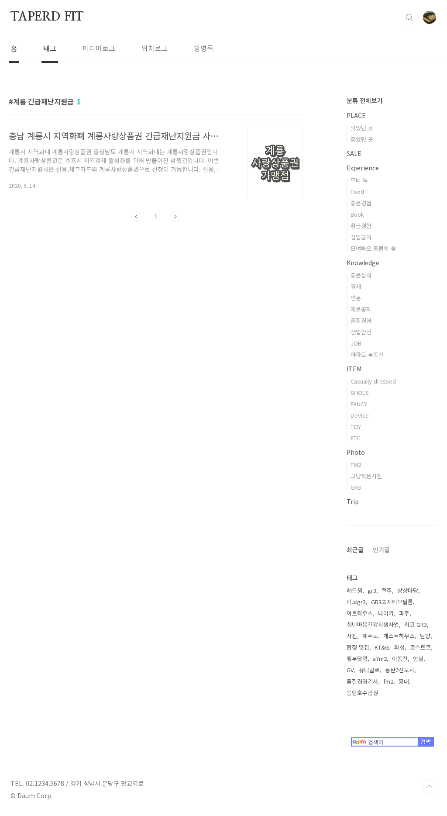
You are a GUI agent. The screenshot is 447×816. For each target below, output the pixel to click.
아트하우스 (360, 613)
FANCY (359, 404)
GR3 (356, 487)
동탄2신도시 (399, 670)
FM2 (356, 464)
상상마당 (407, 590)
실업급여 (361, 237)
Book (357, 214)
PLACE (356, 115)
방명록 (203, 48)
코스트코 (420, 647)
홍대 (404, 681)
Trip (353, 501)
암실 (418, 658)
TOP (430, 787)
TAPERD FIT (46, 17)
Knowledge (363, 262)
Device (360, 415)
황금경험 (361, 225)
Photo (356, 452)
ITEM (354, 368)
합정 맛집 (358, 647)
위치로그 (154, 48)
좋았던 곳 (362, 139)
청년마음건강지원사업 (373, 624)
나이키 (386, 613)
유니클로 (369, 670)
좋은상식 (361, 275)
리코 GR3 (415, 624)
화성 (399, 647)
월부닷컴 (357, 658)
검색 (409, 17)
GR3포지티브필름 (392, 602)
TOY (356, 426)
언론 (356, 298)
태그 (49, 48)
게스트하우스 (399, 636)
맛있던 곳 (362, 128)
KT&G (382, 647)
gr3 (372, 590)
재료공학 (361, 309)
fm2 (388, 681)
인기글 (381, 549)
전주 (387, 590)
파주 (404, 613)
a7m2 (380, 658)
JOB (356, 343)
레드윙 (354, 590)
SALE (354, 153)
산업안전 (361, 332)
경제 (356, 286)
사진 (352, 636)
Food (357, 191)
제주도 (370, 636)
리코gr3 (356, 602)
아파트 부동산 (367, 354)
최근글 (355, 549)
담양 (425, 636)
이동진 (400, 658)
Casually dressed (373, 381)
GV (350, 670)
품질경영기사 (362, 681)
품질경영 (361, 320)
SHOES (360, 392)
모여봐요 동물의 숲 (373, 248)
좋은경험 (361, 203)
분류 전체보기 (364, 100)
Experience (363, 167)
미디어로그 (99, 48)
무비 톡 (359, 180)
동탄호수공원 (362, 692)
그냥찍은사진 (366, 476)
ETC (355, 438)
